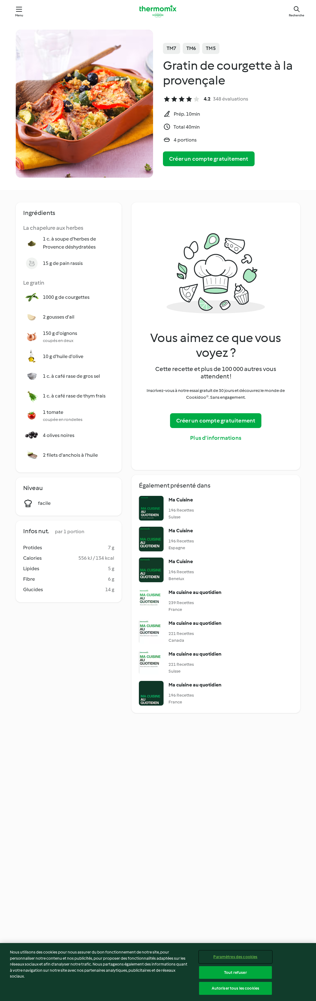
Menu (19, 15)
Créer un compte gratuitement (208, 158)
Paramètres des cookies (235, 956)
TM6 (191, 48)
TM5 (211, 48)
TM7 (172, 48)
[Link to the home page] (158, 11)
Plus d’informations (215, 438)
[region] (158, 972)
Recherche (296, 15)
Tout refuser (235, 972)
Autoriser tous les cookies (235, 988)
